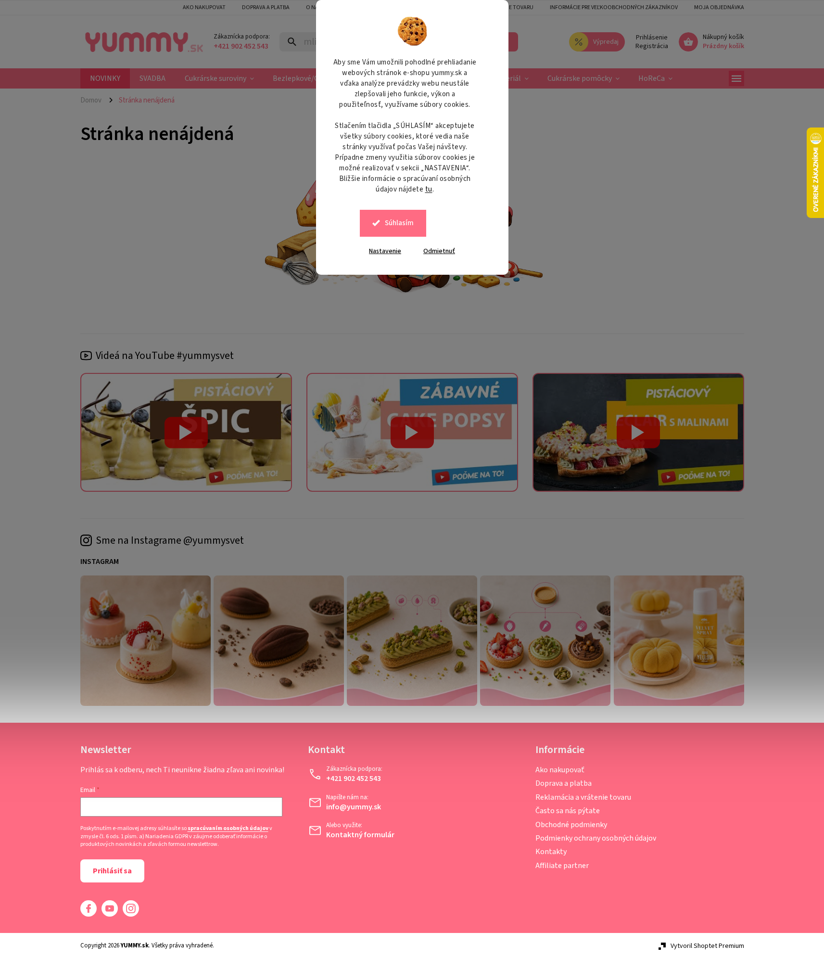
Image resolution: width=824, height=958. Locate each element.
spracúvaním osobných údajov (228, 828)
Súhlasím (399, 223)
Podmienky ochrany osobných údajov (595, 838)
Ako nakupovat (204, 7)
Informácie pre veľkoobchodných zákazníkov (614, 7)
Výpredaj (606, 42)
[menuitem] (105, 78)
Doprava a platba (266, 7)
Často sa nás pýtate (567, 810)
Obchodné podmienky (571, 824)
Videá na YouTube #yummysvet (165, 355)
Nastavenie (385, 251)
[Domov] (94, 100)
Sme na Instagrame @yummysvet (170, 540)
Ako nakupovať (559, 770)
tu (428, 189)
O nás (313, 7)
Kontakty (551, 851)
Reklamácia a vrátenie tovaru (583, 797)
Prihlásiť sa (112, 871)
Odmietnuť (439, 251)
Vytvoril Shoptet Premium (707, 946)
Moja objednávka (719, 7)
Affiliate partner (562, 865)
